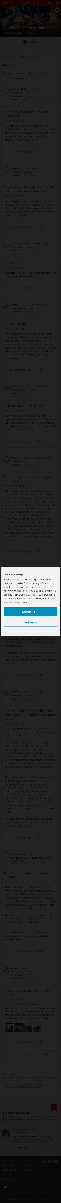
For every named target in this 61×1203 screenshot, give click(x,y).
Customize (30, 622)
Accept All (28, 612)
